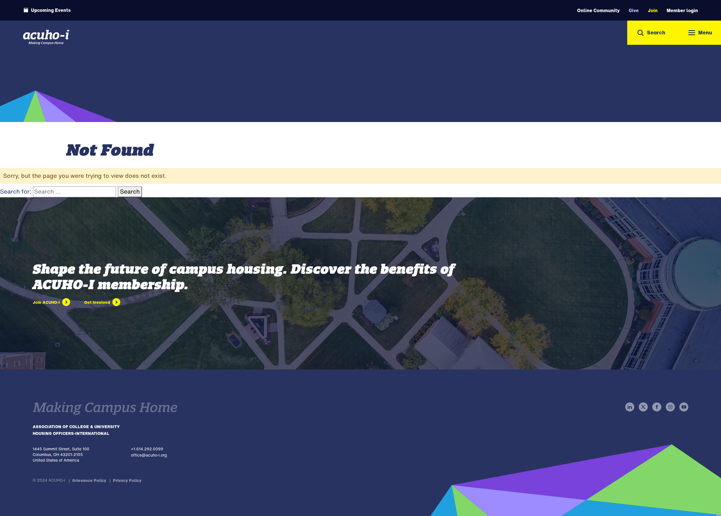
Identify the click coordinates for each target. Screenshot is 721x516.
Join (653, 10)
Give (634, 10)
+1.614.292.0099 (147, 449)
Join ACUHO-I (46, 302)
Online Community (598, 10)
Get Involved (97, 302)
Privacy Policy (127, 480)
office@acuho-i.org (149, 455)
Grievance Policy (89, 480)
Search (130, 191)
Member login (682, 10)
